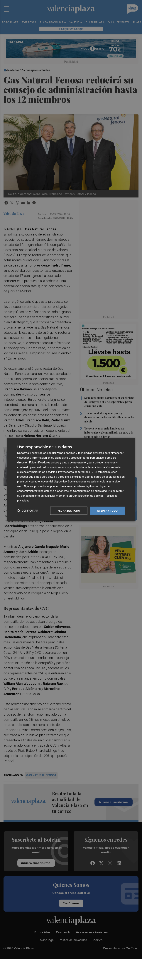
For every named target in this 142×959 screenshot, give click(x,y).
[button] (27, 510)
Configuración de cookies (88, 495)
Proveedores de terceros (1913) (77, 472)
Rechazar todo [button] (69, 510)
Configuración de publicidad (90, 491)
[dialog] (71, 479)
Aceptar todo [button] (107, 510)
